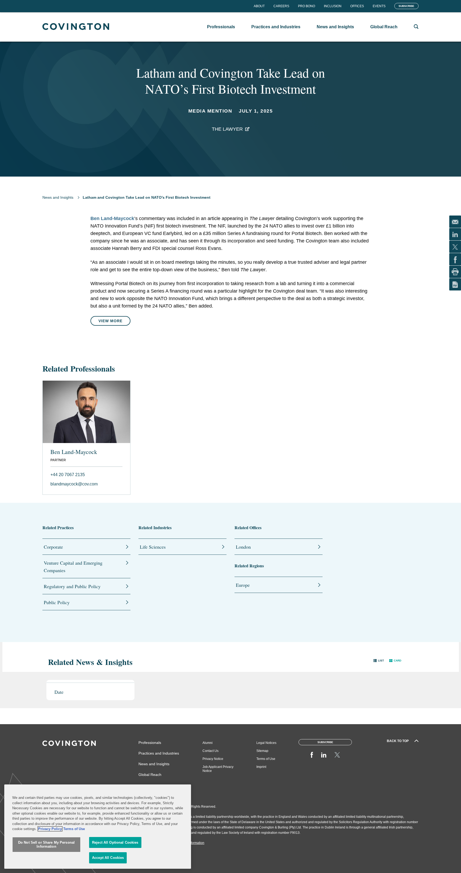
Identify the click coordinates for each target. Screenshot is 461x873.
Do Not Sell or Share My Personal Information (46, 844)
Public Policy (57, 602)
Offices (357, 6)
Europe (243, 585)
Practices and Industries (158, 753)
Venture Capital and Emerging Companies (73, 566)
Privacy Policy (50, 829)
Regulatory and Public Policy (72, 586)
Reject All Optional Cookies (115, 842)
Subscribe (406, 6)
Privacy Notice (212, 759)
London (243, 547)
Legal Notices (266, 743)
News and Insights (57, 197)
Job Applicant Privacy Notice (217, 769)
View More (110, 321)
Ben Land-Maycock (112, 218)
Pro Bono (306, 6)
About (259, 6)
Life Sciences (153, 547)
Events (379, 6)
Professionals (149, 742)
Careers (281, 6)
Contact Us (210, 751)
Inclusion (332, 6)
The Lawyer (227, 129)
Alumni (207, 743)
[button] (378, 660)
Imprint (261, 767)
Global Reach (149, 774)
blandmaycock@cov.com (74, 484)
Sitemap (262, 751)
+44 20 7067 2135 (67, 474)
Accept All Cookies (108, 858)
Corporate (53, 547)
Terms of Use (265, 759)
